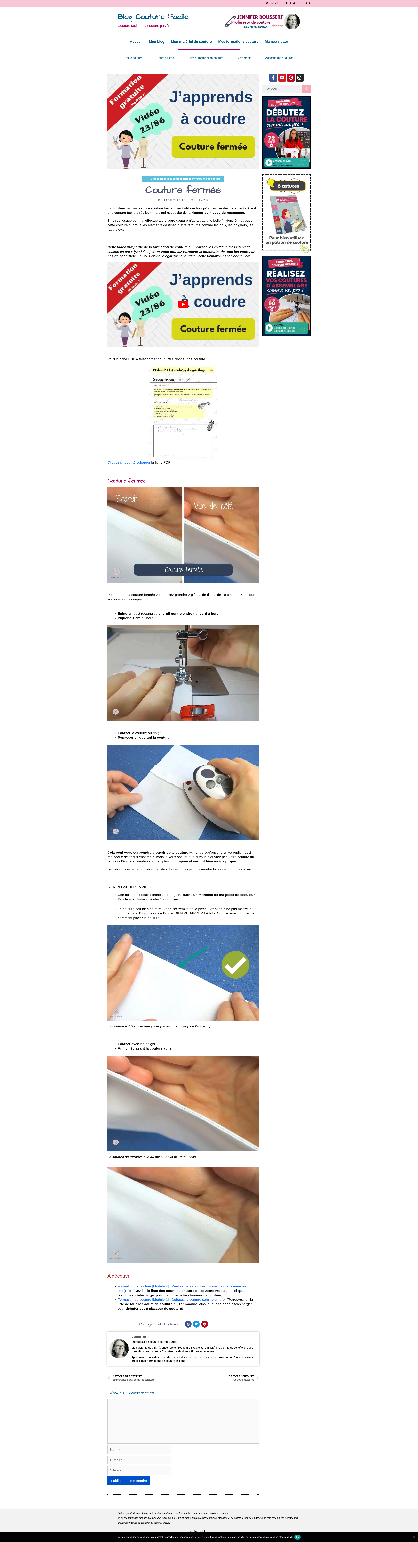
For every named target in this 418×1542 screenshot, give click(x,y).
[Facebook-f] (273, 78)
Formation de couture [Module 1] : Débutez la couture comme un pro (171, 1299)
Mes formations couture (238, 42)
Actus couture (134, 58)
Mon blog (156, 42)
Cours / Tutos (165, 58)
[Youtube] (282, 78)
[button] (188, 1324)
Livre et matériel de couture (205, 58)
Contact (306, 3)
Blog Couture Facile (153, 17)
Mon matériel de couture (191, 42)
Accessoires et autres (279, 58)
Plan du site (290, 3)
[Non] (414, 1537)
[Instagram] (300, 78)
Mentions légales (198, 1531)
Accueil (136, 42)
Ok (297, 1537)
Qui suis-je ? (272, 3)
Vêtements (244, 58)
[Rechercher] (306, 89)
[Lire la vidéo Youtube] (183, 304)
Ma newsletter (276, 42)
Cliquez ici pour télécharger (128, 462)
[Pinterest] (291, 78)
